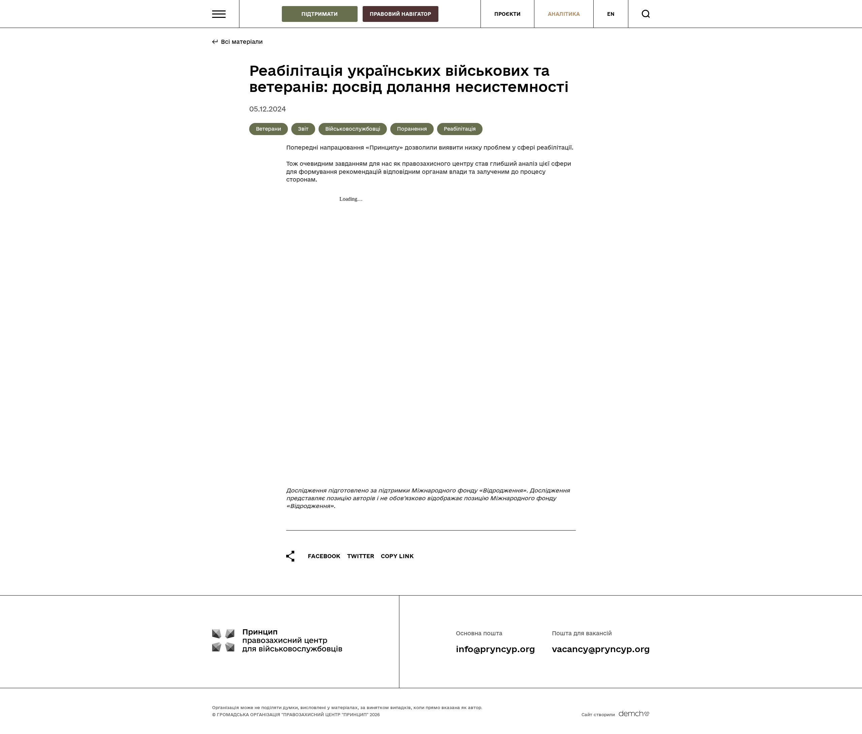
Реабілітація (460, 129)
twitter (360, 556)
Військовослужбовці (352, 129)
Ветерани (268, 129)
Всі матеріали (242, 41)
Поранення (412, 129)
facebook (324, 556)
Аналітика (564, 14)
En (611, 14)
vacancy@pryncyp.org (601, 649)
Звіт (303, 129)
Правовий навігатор (400, 14)
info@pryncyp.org (495, 649)
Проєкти (507, 14)
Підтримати (319, 14)
